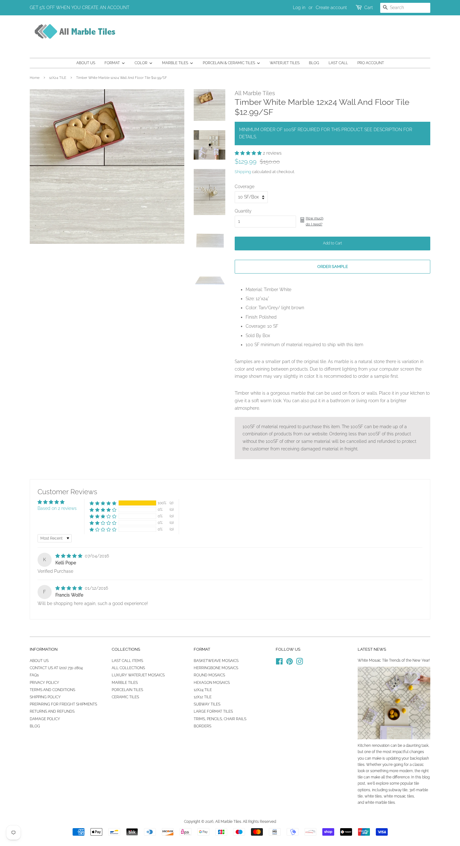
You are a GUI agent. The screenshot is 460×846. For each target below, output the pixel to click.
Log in (299, 7)
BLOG (35, 726)
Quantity (243, 210)
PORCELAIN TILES (127, 690)
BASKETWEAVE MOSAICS (216, 661)
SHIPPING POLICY (45, 697)
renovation (381, 745)
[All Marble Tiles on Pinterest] (289, 663)
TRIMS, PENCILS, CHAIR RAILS (220, 719)
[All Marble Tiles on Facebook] (279, 663)
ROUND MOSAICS (209, 675)
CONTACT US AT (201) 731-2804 (56, 668)
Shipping (243, 171)
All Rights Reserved (259, 821)
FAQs (34, 675)
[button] (249, 153)
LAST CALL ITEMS (127, 661)
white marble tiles (380, 802)
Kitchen (364, 745)
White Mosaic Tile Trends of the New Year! (394, 660)
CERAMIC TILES (125, 697)
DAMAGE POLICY (45, 719)
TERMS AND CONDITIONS (52, 690)
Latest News (372, 649)
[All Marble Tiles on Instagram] (299, 663)
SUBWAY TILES (207, 704)
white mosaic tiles (399, 796)
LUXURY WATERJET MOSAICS (138, 675)
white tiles (373, 796)
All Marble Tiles (228, 821)
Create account (331, 7)
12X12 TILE (203, 697)
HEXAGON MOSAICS (212, 682)
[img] (69, 555)
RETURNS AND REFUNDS (52, 711)
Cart (368, 7)
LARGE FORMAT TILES (213, 711)
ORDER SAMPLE (332, 266)
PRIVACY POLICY (44, 682)
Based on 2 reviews (57, 508)
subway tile (397, 790)
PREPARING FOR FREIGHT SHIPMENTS (63, 704)
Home (34, 77)
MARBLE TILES (125, 682)
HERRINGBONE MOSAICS (216, 668)
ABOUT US (39, 661)
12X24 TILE (57, 77)
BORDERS (202, 726)
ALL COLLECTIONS (128, 668)
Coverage (244, 186)
